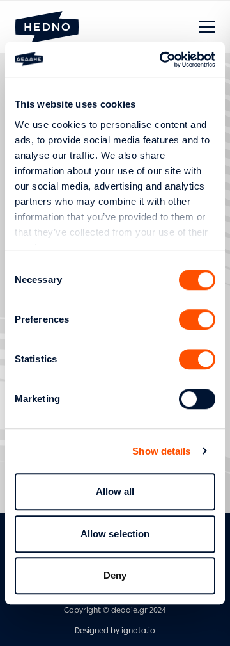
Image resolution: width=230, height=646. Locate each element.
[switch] (197, 319)
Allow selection (115, 533)
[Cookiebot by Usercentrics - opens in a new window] (162, 59)
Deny (114, 575)
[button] (207, 27)
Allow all (115, 491)
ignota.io (138, 630)
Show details (161, 451)
